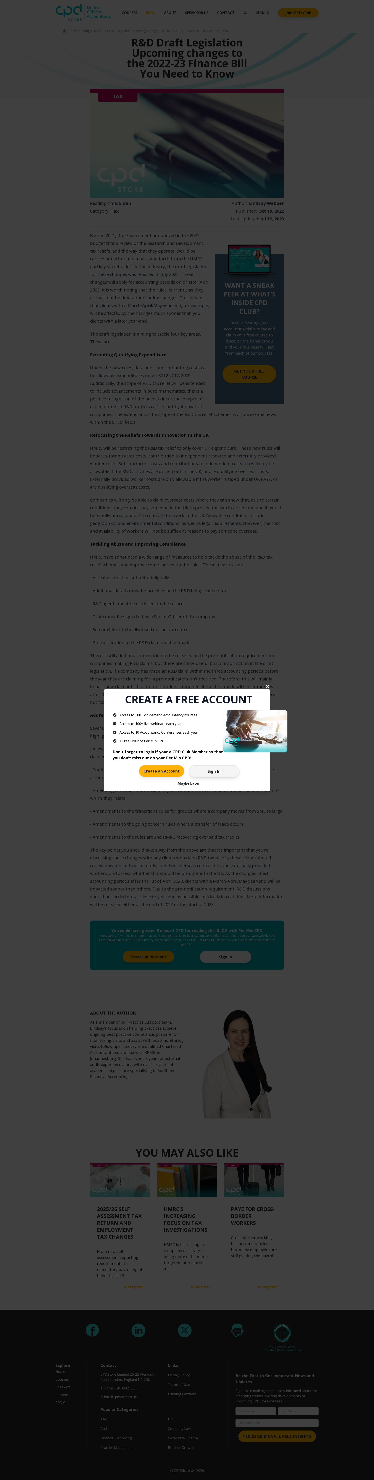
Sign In (214, 771)
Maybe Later (189, 783)
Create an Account (161, 771)
